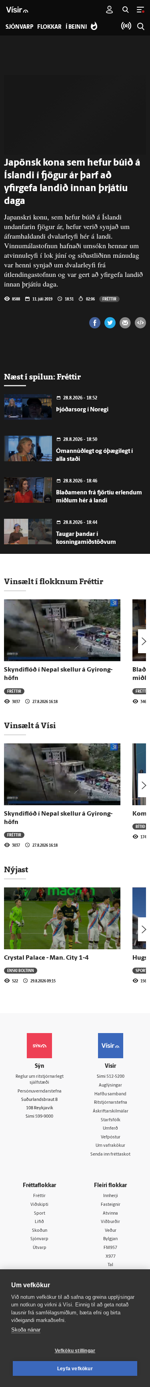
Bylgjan (110, 1239)
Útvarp (39, 1248)
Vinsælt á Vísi (30, 725)
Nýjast (16, 869)
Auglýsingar (110, 1085)
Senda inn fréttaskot (110, 1154)
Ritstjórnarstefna (110, 1103)
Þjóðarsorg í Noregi (82, 410)
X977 (111, 1257)
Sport (141, 970)
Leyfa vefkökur (75, 1368)
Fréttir (109, 299)
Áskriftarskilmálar (110, 1111)
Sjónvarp (39, 1239)
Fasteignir (110, 1205)
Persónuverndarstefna (40, 1091)
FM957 (110, 1248)
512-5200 (115, 1077)
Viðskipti (39, 1205)
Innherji (110, 1196)
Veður (110, 1231)
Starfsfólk (110, 1120)
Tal (110, 1265)
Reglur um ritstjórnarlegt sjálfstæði (40, 1080)
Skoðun (39, 1231)
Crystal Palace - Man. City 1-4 (46, 958)
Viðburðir (110, 1222)
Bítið (140, 826)
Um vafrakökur (110, 1146)
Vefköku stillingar (75, 1350)
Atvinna (110, 1213)
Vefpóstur (110, 1137)
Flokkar (49, 27)
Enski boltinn (20, 970)
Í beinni (76, 27)
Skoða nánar (25, 1330)
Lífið (39, 1222)
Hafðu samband (110, 1094)
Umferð (110, 1128)
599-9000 (44, 1116)
